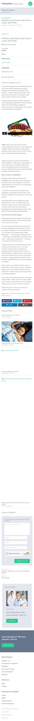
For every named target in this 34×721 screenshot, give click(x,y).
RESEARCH (5, 34)
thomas (5, 25)
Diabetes (5, 675)
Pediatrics (5, 666)
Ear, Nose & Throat (8, 669)
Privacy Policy (5, 712)
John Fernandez (6, 62)
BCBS (4, 698)
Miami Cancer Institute (23, 293)
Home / (3, 12)
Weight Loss (6, 661)
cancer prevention (10, 293)
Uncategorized (6, 18)
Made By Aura (5, 718)
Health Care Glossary (7, 715)
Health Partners (7, 701)
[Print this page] (4, 54)
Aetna (4, 695)
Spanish (18, 83)
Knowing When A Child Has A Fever (12, 343)
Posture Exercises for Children (11, 315)
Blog (3, 683)
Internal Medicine (7, 672)
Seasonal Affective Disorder (10, 371)
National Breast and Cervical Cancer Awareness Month (16, 503)
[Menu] (30, 3)
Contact (4, 686)
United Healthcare (8, 704)
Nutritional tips (6, 295)
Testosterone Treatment (10, 663)
